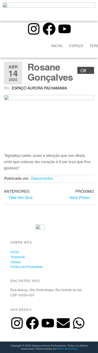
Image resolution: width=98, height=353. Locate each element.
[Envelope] (63, 323)
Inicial (57, 46)
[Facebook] (49, 28)
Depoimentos (42, 178)
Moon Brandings (67, 348)
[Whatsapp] (78, 323)
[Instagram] (33, 28)
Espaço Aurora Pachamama (39, 88)
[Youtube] (64, 28)
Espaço (76, 46)
